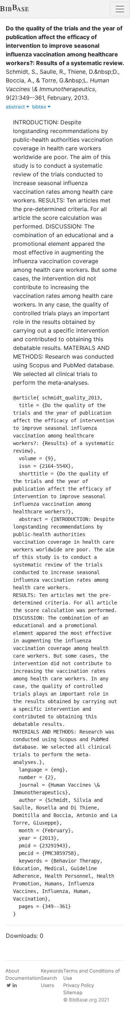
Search (49, 978)
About (12, 971)
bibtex (40, 107)
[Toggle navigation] (120, 9)
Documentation (23, 978)
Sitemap (72, 992)
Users (47, 985)
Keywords (52, 971)
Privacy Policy (78, 985)
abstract (16, 107)
